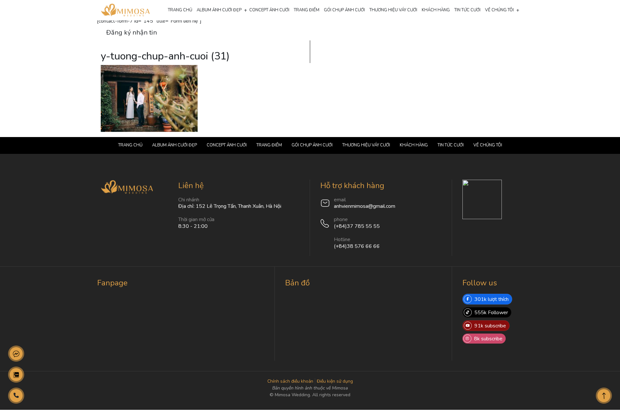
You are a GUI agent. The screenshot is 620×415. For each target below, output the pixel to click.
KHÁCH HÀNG (436, 10)
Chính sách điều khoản (290, 381)
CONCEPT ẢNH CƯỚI (269, 10)
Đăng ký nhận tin (131, 32)
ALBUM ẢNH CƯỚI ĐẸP (219, 10)
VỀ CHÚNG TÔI (499, 10)
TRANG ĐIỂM (306, 10)
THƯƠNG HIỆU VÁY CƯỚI (393, 10)
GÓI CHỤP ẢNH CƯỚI (344, 10)
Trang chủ (180, 10)
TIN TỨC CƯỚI (467, 10)
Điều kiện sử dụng (335, 381)
